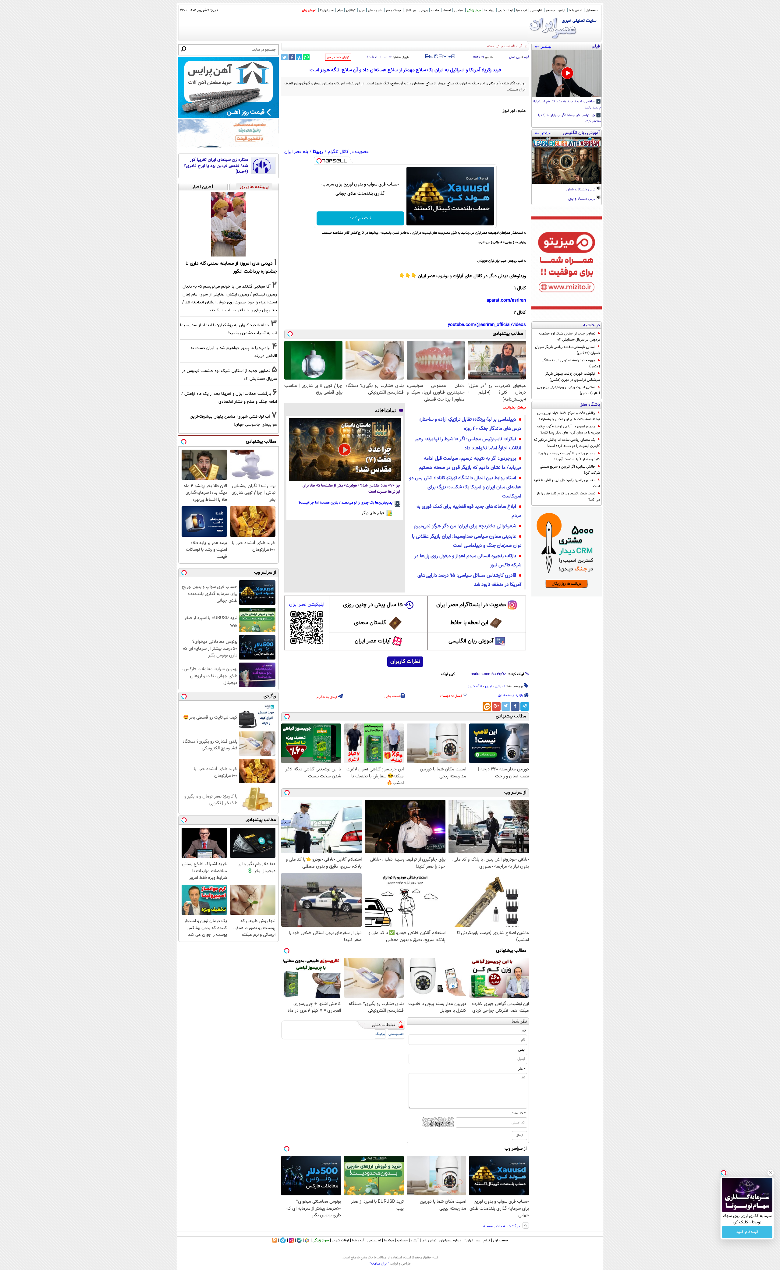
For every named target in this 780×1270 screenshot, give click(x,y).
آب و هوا (521, 10)
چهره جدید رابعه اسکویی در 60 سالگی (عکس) (571, 363)
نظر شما (519, 1021)
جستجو (550, 10)
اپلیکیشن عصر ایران (306, 604)
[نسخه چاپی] (427, 56)
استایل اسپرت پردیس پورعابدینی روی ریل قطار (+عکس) (568, 390)
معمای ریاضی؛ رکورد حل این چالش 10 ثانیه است (567, 483)
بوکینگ (380, 1034)
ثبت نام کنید (360, 218)
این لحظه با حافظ (469, 623)
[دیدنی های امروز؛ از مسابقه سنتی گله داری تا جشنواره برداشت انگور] (228, 224)
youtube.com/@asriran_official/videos (487, 324)
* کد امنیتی (518, 1113)
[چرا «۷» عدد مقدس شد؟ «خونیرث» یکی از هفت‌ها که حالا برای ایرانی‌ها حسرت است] (345, 449)
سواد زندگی (474, 10)
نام (524, 1030)
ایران (488, 686)
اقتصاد (447, 10)
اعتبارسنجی (396, 1034)
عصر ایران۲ (472, 1240)
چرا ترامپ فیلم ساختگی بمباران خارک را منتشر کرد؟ (569, 118)
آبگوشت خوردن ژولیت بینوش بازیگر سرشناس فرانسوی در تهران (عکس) (572, 377)
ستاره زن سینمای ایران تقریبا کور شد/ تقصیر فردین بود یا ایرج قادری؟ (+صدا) (216, 166)
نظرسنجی (536, 10)
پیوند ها (489, 10)
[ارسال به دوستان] (431, 56)
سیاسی (458, 10)
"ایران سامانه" (379, 1263)
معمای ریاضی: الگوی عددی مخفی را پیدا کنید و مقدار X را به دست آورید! (569, 456)
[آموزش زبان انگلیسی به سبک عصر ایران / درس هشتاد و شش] (566, 160)
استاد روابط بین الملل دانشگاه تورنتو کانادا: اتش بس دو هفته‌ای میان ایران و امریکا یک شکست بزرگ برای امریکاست (465, 487)
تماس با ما (575, 10)
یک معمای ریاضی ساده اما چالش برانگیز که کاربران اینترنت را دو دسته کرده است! (567, 443)
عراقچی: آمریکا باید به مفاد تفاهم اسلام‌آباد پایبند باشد (566, 105)
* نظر (522, 1069)
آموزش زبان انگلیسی (471, 641)
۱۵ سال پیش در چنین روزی (373, 605)
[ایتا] (487, 706)
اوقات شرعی (505, 10)
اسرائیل (500, 686)
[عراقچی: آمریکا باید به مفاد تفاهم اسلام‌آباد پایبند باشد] (566, 73)
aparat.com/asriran (506, 300)
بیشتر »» (543, 46)
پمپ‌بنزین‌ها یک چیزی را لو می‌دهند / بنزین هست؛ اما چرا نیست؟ (345, 502)
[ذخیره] (436, 56)
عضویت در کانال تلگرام (348, 151)
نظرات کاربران (405, 661)
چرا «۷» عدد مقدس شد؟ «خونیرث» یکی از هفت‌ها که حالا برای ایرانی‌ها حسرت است (351, 489)
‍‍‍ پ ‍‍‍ (447, 56)
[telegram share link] (299, 57)
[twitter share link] (284, 57)
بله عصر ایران (296, 151)
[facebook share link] (292, 57)
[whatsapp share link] (306, 57)
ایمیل (522, 1049)
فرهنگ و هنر (393, 10)
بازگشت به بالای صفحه (502, 1226)
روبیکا (318, 151)
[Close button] (771, 1173)
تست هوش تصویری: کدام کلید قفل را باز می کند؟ (568, 496)
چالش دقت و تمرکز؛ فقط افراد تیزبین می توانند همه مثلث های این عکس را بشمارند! (568, 416)
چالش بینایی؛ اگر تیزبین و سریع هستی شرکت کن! (570, 470)
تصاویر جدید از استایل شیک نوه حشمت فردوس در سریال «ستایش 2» (569, 336)
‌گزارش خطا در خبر (338, 57)
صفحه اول (592, 10)
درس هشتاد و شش (581, 190)
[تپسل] (319, 161)
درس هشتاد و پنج (582, 199)
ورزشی (423, 10)
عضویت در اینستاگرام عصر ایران (471, 605)
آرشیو (561, 10)
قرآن (361, 10)
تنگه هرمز (475, 686)
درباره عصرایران (450, 1240)
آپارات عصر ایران (373, 641)
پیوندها (389, 1240)
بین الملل (410, 10)
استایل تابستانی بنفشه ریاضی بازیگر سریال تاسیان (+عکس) (567, 350)
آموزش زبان (309, 10)
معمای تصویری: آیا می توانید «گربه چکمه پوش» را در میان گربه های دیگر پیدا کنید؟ (568, 429)
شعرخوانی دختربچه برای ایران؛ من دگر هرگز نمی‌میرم (465, 526)
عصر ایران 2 (327, 10)
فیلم (339, 10)
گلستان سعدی (370, 623)
